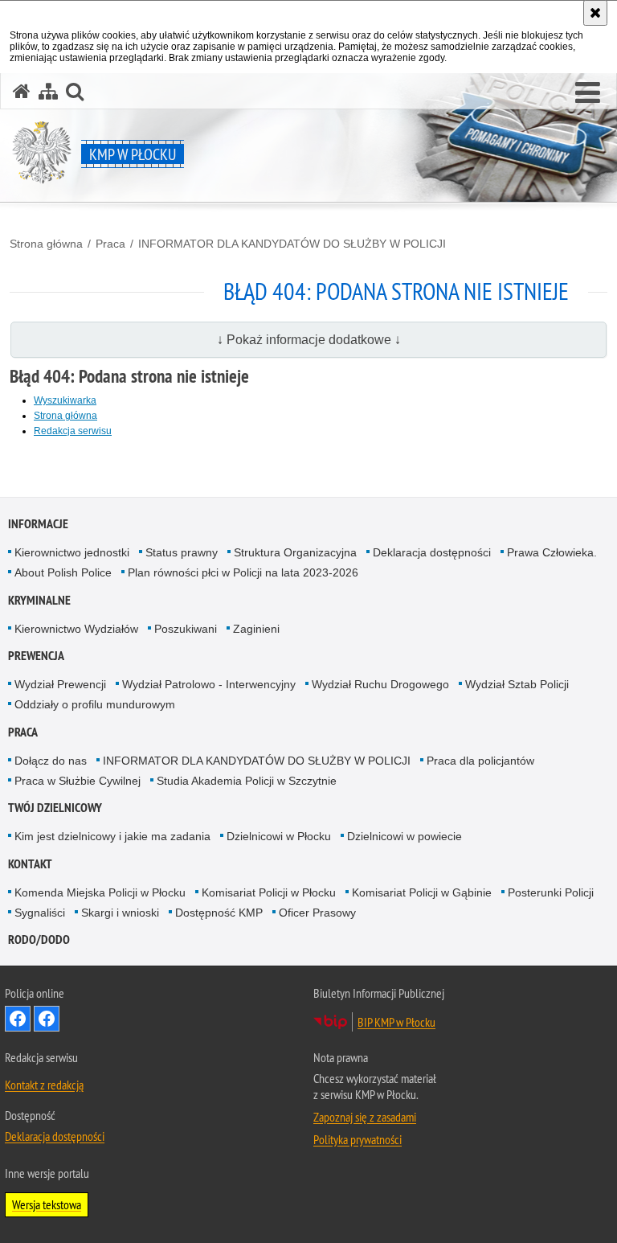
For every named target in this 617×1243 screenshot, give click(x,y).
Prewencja (36, 655)
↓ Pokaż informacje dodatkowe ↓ (309, 340)
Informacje (38, 523)
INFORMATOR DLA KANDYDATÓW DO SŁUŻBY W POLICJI (292, 243)
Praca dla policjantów (480, 760)
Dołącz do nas (50, 760)
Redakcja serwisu (73, 431)
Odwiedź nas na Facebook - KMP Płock (18, 1019)
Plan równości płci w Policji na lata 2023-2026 (243, 572)
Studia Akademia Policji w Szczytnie (247, 780)
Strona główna (46, 243)
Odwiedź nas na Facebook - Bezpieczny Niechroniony (46, 1019)
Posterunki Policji (551, 892)
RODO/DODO (39, 939)
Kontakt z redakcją (44, 1085)
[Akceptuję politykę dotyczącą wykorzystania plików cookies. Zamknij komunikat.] (595, 13)
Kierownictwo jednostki (71, 552)
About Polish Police (63, 572)
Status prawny (181, 552)
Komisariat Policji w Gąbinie (422, 892)
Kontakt (30, 863)
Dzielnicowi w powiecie (404, 836)
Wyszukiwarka (65, 400)
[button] (587, 93)
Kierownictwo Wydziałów (76, 628)
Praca (110, 243)
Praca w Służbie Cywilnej (77, 780)
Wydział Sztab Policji (517, 684)
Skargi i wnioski (120, 912)
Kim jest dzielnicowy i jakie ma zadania (112, 836)
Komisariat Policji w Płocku (269, 892)
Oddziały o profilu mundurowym (94, 704)
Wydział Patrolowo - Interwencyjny (209, 684)
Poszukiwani (185, 628)
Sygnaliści (39, 912)
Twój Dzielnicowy (55, 807)
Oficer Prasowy (317, 912)
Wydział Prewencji (60, 684)
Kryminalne (39, 600)
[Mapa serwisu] (48, 91)
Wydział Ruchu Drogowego (380, 684)
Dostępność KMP (219, 912)
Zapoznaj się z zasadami (364, 1117)
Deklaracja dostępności (432, 552)
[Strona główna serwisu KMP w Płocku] (22, 91)
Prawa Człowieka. (552, 552)
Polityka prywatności (357, 1139)
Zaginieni (256, 628)
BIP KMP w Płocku (396, 1022)
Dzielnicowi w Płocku (279, 836)
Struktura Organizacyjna (295, 552)
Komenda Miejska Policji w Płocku (100, 892)
